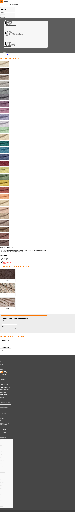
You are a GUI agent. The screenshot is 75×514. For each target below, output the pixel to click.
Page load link (2, 513)
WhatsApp (4, 432)
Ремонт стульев (2, 399)
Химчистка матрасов (3, 413)
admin (7, 54)
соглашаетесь (8, 16)
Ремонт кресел (2, 397)
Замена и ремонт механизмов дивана (5, 404)
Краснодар (4, 437)
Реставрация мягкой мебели (4, 407)
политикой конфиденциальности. (14, 329)
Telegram (4, 429)
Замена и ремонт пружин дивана (5, 402)
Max (4, 435)
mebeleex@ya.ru (4, 421)
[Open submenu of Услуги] (5, 20)
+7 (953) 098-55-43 (13, 4)
